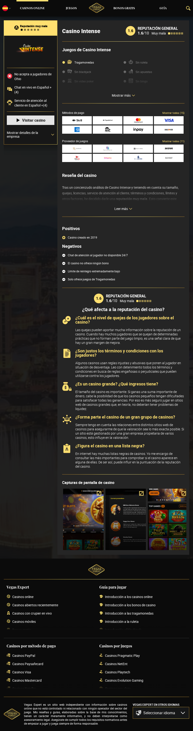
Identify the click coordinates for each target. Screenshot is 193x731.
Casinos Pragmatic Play (122, 655)
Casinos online (32, 8)
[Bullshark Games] (138, 158)
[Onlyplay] (107, 158)
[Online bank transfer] (107, 129)
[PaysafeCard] (107, 120)
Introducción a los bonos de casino (130, 605)
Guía (163, 8)
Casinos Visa (21, 672)
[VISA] (169, 120)
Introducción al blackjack (123, 630)
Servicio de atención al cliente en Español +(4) (30, 102)
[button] (161, 713)
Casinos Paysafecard (27, 664)
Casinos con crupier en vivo (32, 613)
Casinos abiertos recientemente (35, 605)
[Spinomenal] (107, 149)
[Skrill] (77, 120)
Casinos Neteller (24, 688)
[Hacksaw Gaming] (169, 149)
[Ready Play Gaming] (77, 158)
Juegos (71, 8)
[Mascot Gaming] (138, 149)
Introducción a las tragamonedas (129, 613)
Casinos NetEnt (116, 664)
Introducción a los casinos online (129, 596)
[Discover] (169, 129)
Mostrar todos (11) (173, 141)
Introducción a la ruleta (122, 621)
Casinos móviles (24, 621)
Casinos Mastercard (27, 680)
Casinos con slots (118, 688)
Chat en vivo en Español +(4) (33, 89)
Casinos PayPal (23, 655)
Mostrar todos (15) (173, 113)
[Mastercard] (138, 120)
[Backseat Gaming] (169, 158)
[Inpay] (138, 129)
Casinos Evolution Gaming (124, 680)
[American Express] (77, 129)
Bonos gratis (124, 8)
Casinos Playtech (117, 672)
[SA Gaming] (77, 149)
